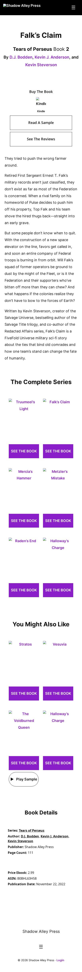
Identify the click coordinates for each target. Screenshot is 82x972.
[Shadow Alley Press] (22, 8)
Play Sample (26, 779)
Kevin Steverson (41, 64)
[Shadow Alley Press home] (41, 919)
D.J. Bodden (21, 57)
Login (60, 960)
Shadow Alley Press (41, 931)
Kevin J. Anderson (52, 57)
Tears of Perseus (31, 830)
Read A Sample (41, 122)
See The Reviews (41, 139)
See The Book (24, 451)
